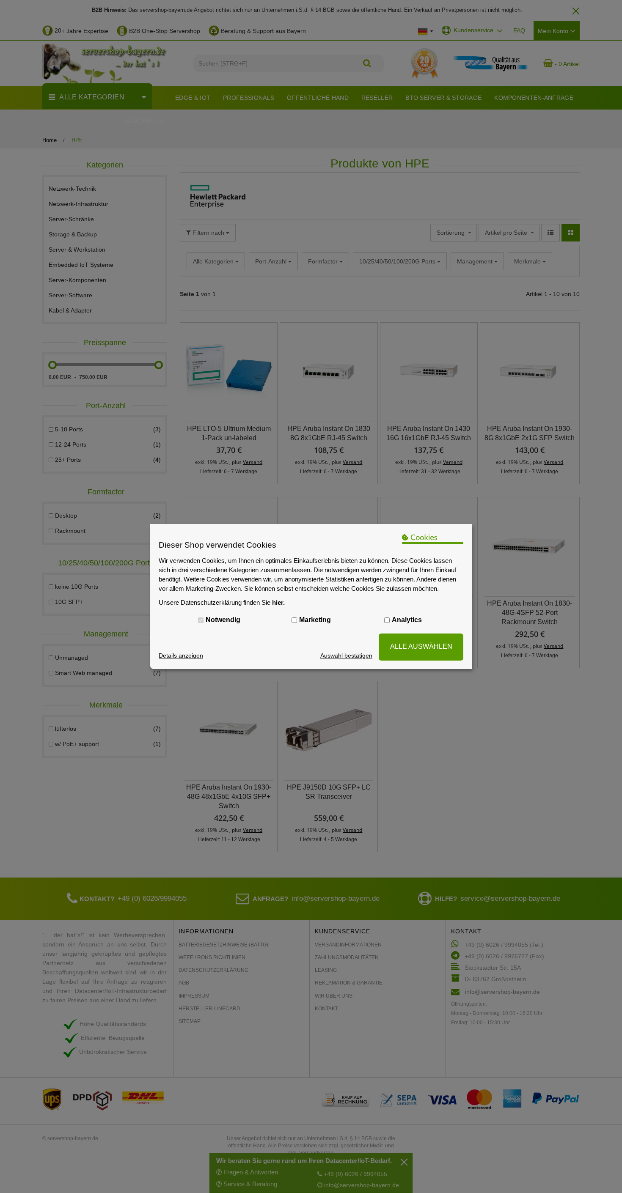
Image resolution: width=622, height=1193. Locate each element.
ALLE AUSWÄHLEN (421, 646)
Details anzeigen (181, 655)
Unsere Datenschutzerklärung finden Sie (222, 602)
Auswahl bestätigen (346, 655)
